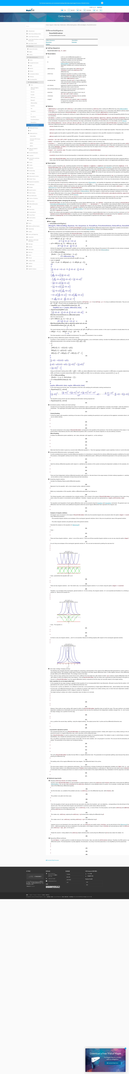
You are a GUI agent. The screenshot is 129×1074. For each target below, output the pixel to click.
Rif (30, 130)
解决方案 (68, 974)
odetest (31, 143)
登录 (87, 979)
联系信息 (48, 968)
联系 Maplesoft (93, 7)
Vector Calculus (32, 192)
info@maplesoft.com (52, 978)
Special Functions (32, 190)
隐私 (52, 993)
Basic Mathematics (33, 195)
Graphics (30, 231)
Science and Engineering (33, 234)
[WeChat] (59, 984)
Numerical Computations (34, 181)
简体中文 (47, 991)
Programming (31, 228)
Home (47, 24)
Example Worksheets (34, 62)
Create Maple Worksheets (33, 36)
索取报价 (100, 7)
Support (51, 24)
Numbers (31, 220)
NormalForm (33, 116)
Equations (33, 105)
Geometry (31, 167)
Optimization (31, 184)
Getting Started (31, 31)
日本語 (43, 991)
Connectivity (30, 237)
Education (30, 246)
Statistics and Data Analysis (34, 226)
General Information (33, 49)
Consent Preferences (57, 993)
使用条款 (48, 993)
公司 (67, 979)
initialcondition (33, 136)
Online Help (56, 24)
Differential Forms (33, 133)
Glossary (32, 91)
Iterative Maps (32, 170)
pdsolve (31, 68)
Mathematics (31, 46)
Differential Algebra (34, 82)
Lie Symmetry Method (34, 73)
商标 (63, 993)
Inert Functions (32, 217)
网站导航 (66, 993)
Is (31, 114)
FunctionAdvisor (32, 212)
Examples (32, 94)
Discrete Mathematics (33, 152)
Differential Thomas (34, 127)
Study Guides (31, 249)
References (33, 97)
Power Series (31, 209)
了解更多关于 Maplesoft (30, 983)
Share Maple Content (32, 43)
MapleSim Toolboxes (32, 268)
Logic (30, 206)
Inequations (33, 111)
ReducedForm (33, 122)
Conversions (31, 201)
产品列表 (68, 971)
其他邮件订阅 (90, 973)
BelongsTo (33, 100)
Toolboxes (30, 263)
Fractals (30, 165)
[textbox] (90, 173)
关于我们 (28, 968)
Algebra (30, 51)
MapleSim (30, 266)
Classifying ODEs (33, 79)
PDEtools (32, 76)
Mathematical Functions (34, 176)
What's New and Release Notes (34, 33)
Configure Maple (31, 260)
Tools (32, 85)
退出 (87, 981)
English (30, 991)
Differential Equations (33, 57)
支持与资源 (69, 976)
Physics (29, 223)
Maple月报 (90, 970)
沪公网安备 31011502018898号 (75, 993)
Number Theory (32, 179)
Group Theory (32, 215)
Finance (30, 162)
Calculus (31, 54)
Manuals (30, 257)
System (29, 255)
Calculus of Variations (33, 198)
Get (31, 108)
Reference (30, 252)
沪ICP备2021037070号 (87, 993)
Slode (31, 65)
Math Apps (30, 244)
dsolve (31, 60)
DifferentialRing (34, 103)
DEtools (31, 71)
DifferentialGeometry (33, 203)
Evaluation (31, 155)
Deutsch (39, 991)
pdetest (31, 145)
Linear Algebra (32, 173)
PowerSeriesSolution (35, 119)
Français (35, 991)
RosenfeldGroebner (35, 125)
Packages (31, 187)
